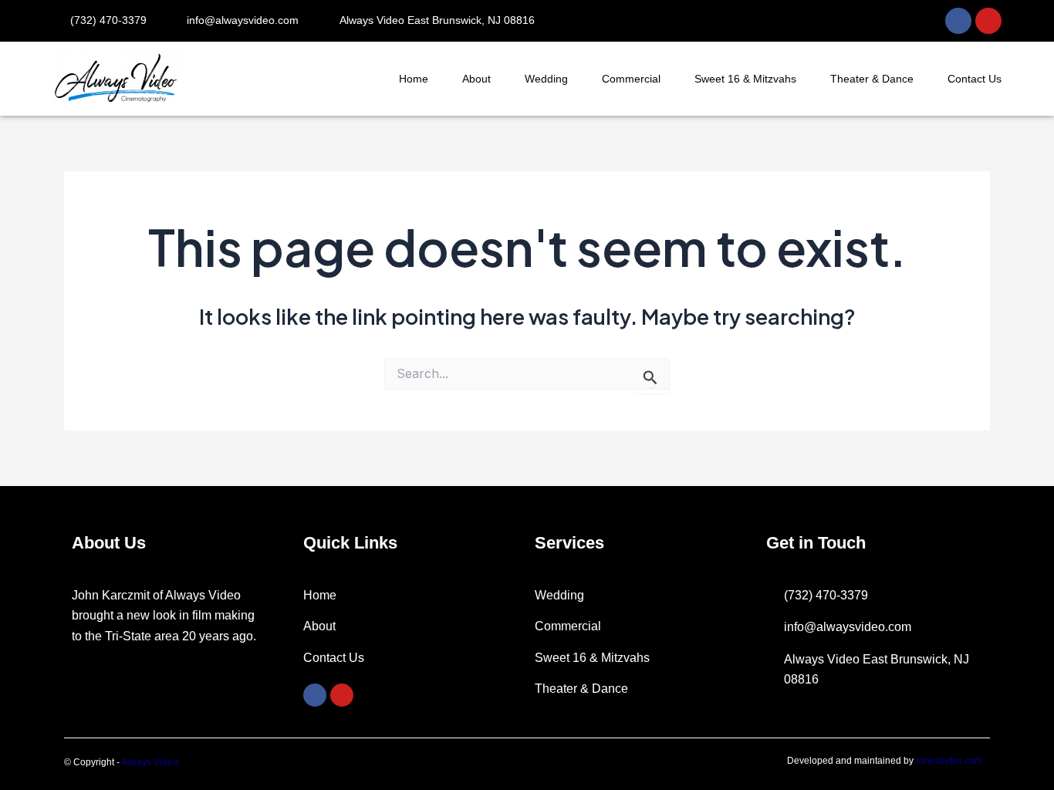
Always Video (149, 762)
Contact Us (975, 78)
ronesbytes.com (949, 760)
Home (413, 78)
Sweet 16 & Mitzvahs (745, 78)
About (476, 78)
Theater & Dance (872, 78)
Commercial (631, 78)
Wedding (546, 78)
